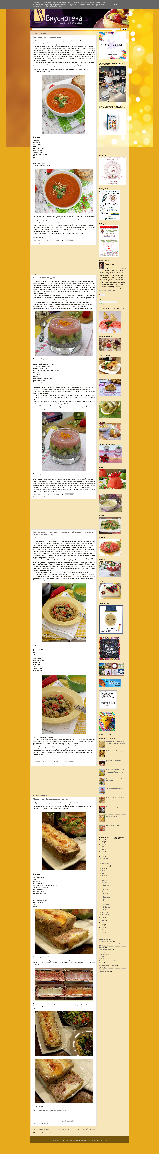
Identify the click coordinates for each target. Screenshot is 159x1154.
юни (103, 873)
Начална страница (63, 1129)
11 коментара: (56, 1121)
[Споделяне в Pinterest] (73, 240)
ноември (105, 861)
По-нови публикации (41, 1129)
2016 (102, 917)
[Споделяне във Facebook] (71, 240)
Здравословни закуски (51, 497)
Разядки (101, 958)
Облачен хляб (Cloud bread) (114, 825)
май (103, 875)
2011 (102, 929)
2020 (102, 849)
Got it (124, 5)
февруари (105, 912)
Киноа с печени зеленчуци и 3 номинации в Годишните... (106, 897)
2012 (102, 927)
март (104, 880)
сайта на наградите (82, 551)
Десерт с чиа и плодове (44, 278)
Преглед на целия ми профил (108, 290)
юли (103, 870)
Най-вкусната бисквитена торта (115, 797)
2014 (102, 922)
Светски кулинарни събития (107, 965)
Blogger (105, 1140)
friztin (90, 1140)
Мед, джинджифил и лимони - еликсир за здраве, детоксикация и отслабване (115, 771)
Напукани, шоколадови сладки (115, 807)
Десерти (41, 497)
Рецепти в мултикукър (105, 960)
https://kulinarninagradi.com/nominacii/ (44, 489)
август (104, 868)
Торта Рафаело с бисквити (114, 788)
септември (105, 866)
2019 (102, 851)
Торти (100, 969)
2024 (102, 839)
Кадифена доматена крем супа (47, 37)
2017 (102, 856)
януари (104, 914)
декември (105, 858)
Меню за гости (103, 954)
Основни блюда (43, 764)
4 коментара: (56, 240)
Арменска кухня (103, 939)
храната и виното (104, 971)
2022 (102, 844)
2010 (102, 932)
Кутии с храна (103, 952)
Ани (107, 263)
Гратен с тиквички (111, 816)
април (104, 878)
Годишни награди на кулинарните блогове (73, 543)
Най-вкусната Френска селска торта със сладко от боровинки (115, 742)
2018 (102, 854)
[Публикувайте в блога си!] (67, 240)
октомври (105, 863)
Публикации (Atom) (48, 1133)
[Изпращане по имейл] (66, 240)
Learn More (115, 5)
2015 (102, 920)
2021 (102, 846)
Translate (105, 304)
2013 (102, 925)
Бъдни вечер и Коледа (105, 941)
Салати (101, 963)
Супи (40, 243)
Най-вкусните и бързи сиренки (115, 751)
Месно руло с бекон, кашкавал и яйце (50, 799)
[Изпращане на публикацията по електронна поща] (62, 240)
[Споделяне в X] (69, 240)
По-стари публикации (86, 1129)
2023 (102, 842)
